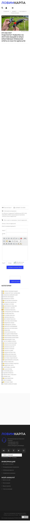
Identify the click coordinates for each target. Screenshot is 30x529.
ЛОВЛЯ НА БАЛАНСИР (10, 345)
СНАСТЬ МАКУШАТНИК (10, 343)
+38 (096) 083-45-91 (13, 442)
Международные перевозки (10, 467)
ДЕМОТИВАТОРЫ (8, 378)
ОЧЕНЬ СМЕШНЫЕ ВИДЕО (11, 291)
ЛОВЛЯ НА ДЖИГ (8, 350)
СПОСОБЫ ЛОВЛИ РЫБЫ (10, 321)
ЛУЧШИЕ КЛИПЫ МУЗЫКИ (10, 384)
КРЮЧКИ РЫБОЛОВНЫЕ (10, 356)
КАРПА (14, 3)
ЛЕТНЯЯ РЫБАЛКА (9, 313)
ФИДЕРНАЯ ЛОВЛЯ (9, 322)
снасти (9, 220)
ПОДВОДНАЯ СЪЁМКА (10, 324)
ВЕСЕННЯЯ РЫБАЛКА (10, 319)
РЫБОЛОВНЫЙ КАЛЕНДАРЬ (11, 359)
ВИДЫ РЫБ (7, 330)
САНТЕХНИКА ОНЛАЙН (9, 367)
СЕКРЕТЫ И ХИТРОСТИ (10, 302)
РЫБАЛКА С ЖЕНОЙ (9, 308)
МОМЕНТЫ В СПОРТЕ (8, 298)
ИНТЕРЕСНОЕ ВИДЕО (8, 296)
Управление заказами (8, 473)
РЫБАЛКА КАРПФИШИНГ (10, 326)
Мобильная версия (8, 470)
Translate (14, 457)
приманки (14, 220)
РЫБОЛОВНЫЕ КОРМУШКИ (11, 337)
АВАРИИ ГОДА (6, 376)
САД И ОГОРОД (8, 369)
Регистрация (6, 483)
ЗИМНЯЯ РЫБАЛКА (9, 317)
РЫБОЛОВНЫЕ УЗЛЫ (9, 339)
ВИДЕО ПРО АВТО (9, 365)
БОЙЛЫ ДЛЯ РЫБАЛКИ (10, 354)
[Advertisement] (15, 60)
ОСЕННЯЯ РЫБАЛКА (9, 315)
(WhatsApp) (21, 445)
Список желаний (7, 489)
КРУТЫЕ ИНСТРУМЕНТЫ (10, 300)
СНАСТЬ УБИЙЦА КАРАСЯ (9, 341)
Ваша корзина (6, 486)
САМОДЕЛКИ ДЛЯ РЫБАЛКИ (11, 311)
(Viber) (9, 445)
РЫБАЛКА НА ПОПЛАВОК (10, 328)
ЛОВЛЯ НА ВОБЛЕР (9, 348)
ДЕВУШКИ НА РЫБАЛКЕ (10, 306)
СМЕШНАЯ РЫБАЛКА (9, 309)
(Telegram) (14, 445)
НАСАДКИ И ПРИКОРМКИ (10, 333)
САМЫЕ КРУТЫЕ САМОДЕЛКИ (12, 293)
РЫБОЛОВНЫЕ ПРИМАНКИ (11, 335)
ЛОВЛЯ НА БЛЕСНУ (9, 346)
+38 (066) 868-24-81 (13, 444)
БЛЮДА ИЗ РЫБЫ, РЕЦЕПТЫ (11, 363)
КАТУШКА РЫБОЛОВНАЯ (10, 358)
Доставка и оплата (7, 464)
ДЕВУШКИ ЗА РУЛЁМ (8, 304)
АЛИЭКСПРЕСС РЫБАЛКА (9, 374)
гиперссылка (7, 515)
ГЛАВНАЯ (6, 11)
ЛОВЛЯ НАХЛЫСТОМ (9, 352)
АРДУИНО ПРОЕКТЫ (8, 372)
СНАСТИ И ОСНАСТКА (10, 332)
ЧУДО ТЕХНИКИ (7, 380)
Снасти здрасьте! (22, 220)
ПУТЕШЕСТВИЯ (8, 382)
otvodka (23, 207)
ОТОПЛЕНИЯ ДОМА (8, 371)
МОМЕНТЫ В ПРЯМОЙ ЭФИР (10, 295)
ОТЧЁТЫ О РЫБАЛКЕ (8, 361)
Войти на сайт (6, 480)
